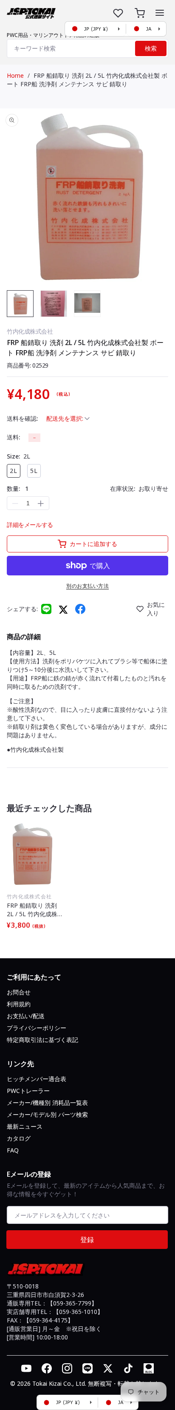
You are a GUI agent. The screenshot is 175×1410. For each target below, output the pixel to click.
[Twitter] (63, 609)
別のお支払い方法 (87, 585)
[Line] (46, 609)
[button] (159, 12)
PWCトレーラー (28, 1091)
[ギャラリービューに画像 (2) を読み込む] (53, 303)
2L (13, 471)
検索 (151, 48)
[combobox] (87, 48)
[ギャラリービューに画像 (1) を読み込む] (20, 303)
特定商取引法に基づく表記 (42, 1040)
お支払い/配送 (26, 1016)
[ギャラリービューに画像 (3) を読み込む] (87, 303)
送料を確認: (22, 418)
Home (15, 75)
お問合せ (19, 992)
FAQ (13, 1150)
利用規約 (19, 1004)
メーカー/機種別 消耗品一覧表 (47, 1103)
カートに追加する (93, 544)
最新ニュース (24, 1126)
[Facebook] (80, 609)
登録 (87, 1239)
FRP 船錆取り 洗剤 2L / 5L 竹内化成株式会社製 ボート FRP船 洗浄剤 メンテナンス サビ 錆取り (87, 79)
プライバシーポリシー (36, 1028)
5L (34, 471)
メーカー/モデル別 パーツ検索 (47, 1114)
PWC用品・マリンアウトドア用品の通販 (53, 35)
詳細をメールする (30, 525)
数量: (17, 488)
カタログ (19, 1138)
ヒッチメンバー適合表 (36, 1079)
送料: (13, 437)
